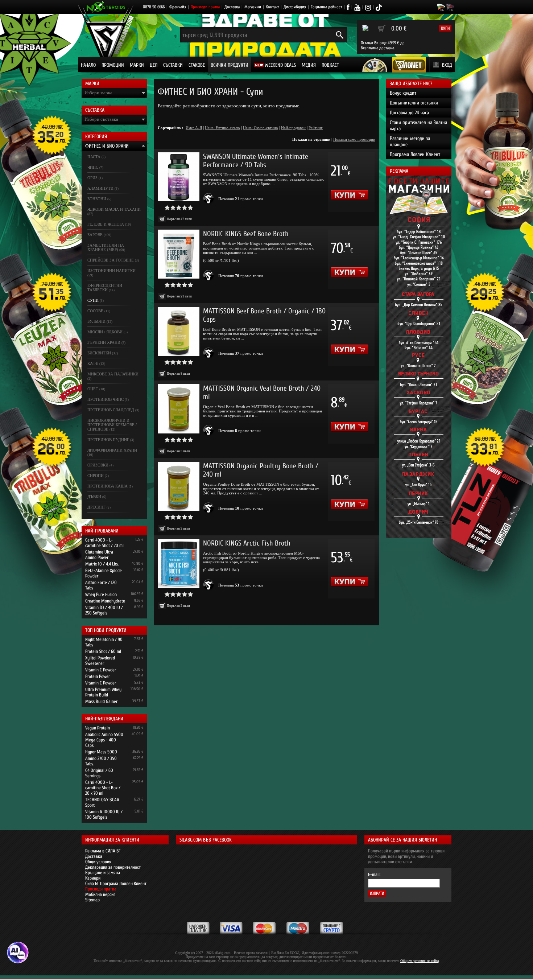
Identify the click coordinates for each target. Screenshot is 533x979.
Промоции (113, 65)
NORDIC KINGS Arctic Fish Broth (246, 543)
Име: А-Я (194, 128)
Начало (88, 65)
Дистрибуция (295, 6)
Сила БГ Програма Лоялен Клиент (115, 883)
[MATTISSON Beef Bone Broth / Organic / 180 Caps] (178, 331)
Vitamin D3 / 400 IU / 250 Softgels (104, 610)
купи (445, 28)
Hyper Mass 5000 (101, 751)
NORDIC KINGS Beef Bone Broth (246, 234)
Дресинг (96, 507)
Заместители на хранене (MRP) (105, 247)
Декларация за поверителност (113, 867)
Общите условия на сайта (419, 961)
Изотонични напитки (111, 270)
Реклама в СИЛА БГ (102, 850)
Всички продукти (229, 65)
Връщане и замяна (102, 872)
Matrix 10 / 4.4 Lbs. (102, 564)
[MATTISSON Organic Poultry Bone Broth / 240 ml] (178, 486)
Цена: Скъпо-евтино (260, 128)
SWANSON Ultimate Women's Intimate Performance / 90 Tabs (255, 160)
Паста (93, 157)
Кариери (92, 878)
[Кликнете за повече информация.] (209, 199)
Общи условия (98, 861)
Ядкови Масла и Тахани (114, 209)
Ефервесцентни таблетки (104, 287)
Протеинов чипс (105, 399)
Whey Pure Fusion (101, 594)
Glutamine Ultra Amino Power (99, 554)
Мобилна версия (100, 894)
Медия (309, 65)
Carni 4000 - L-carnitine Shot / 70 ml (104, 542)
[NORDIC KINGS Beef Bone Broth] (178, 254)
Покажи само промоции (354, 139)
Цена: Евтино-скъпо (222, 128)
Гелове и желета (105, 224)
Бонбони (96, 199)
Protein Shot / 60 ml (103, 651)
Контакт (272, 6)
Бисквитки (99, 353)
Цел (153, 65)
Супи (93, 300)
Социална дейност (326, 6)
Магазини (252, 6)
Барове (95, 235)
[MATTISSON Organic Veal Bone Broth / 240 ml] (178, 408)
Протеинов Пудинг (108, 439)
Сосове (95, 311)
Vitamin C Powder (100, 669)
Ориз (92, 178)
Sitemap (92, 899)
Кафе (92, 363)
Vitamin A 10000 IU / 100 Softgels (104, 814)
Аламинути (100, 188)
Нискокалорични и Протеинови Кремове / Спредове (112, 424)
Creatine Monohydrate (105, 601)
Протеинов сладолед (110, 410)
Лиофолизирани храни (112, 450)
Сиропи (95, 475)
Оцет (92, 389)
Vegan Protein (97, 728)
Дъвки (94, 496)
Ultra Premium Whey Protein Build (103, 692)
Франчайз (177, 6)
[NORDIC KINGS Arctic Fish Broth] (178, 563)
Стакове (197, 65)
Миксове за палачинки (113, 374)
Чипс (92, 167)
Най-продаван (293, 128)
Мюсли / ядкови (105, 332)
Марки (137, 65)
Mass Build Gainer (101, 701)
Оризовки (97, 465)
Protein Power (97, 676)
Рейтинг (316, 128)
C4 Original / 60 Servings (99, 773)
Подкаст (330, 65)
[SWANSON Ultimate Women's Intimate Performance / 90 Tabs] (178, 176)
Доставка (232, 6)
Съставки (173, 65)
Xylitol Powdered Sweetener (100, 660)
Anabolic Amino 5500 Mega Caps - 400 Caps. (104, 740)
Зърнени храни (103, 342)
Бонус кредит (403, 93)
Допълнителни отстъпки (414, 103)
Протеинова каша (107, 486)
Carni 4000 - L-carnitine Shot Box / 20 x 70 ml (102, 788)
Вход (447, 65)
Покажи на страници (311, 139)
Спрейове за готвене (110, 260)
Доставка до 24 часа (409, 113)
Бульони (96, 321)
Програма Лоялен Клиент (415, 154)
